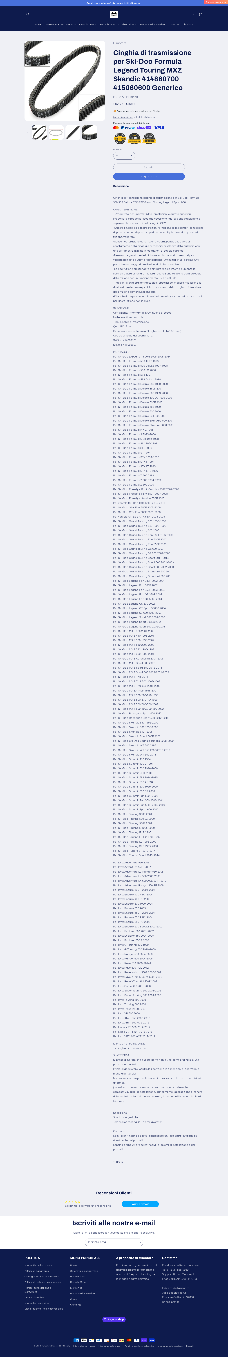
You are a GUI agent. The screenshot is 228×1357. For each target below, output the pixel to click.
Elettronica (76, 1288)
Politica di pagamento (37, 1271)
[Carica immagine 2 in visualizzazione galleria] (56, 132)
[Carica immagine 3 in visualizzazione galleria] (72, 132)
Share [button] (119, 1162)
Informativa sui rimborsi (84, 1346)
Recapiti (190, 1346)
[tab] (121, 186)
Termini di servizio (34, 1297)
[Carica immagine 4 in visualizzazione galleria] (89, 132)
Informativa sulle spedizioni (170, 1346)
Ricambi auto (77, 1277)
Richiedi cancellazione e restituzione (38, 1290)
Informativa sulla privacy (38, 1265)
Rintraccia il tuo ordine (82, 1293)
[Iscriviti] (139, 1242)
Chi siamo (75, 1305)
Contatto (75, 1299)
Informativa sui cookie (37, 1303)
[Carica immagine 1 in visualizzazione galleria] (39, 132)
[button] (28, 14)
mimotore (46, 1346)
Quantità (117, 149)
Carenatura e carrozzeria (84, 1271)
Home (73, 1265)
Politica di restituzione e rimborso (43, 1282)
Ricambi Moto (78, 1282)
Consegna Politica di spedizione (42, 1277)
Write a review (140, 1204)
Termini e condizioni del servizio (139, 1346)
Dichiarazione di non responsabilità (44, 1309)
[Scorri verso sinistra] (28, 132)
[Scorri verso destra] (101, 132)
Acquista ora (149, 176)
